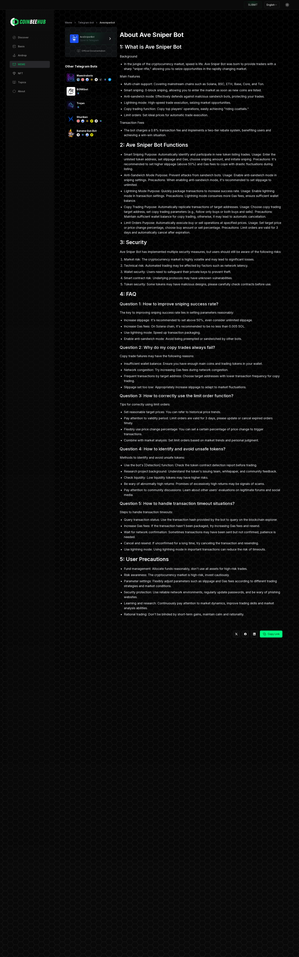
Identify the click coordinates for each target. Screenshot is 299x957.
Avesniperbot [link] (107, 22)
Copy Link (274, 633)
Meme (68, 22)
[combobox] (272, 4)
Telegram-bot (86, 22)
